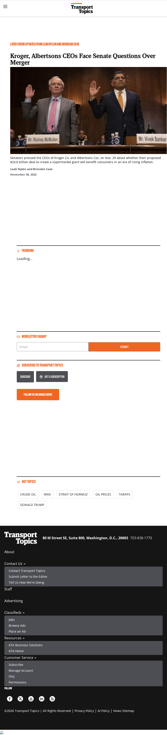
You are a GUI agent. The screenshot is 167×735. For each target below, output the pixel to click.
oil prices (103, 494)
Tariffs (124, 494)
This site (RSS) (52, 699)
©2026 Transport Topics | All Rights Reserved (37, 711)
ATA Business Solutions (26, 645)
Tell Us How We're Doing (26, 582)
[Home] (83, 8)
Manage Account (21, 670)
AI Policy (104, 711)
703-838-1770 (141, 538)
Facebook (9, 699)
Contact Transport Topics (27, 571)
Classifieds (13, 612)
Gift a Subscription (54, 377)
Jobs (12, 620)
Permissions (17, 682)
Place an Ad (17, 631)
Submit (124, 347)
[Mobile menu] (5, 6)
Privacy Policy (84, 711)
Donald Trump (32, 505)
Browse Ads (17, 625)
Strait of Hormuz (73, 494)
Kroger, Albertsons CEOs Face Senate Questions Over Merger (82, 59)
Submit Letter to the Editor (28, 576)
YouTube (31, 699)
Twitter (20, 699)
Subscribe (25, 377)
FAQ (12, 676)
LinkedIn (41, 699)
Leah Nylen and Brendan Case (31, 169)
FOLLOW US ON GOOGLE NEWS (38, 394)
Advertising (13, 600)
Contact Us (13, 563)
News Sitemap (123, 711)
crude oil (28, 494)
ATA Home (16, 651)
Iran (47, 494)
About (9, 551)
